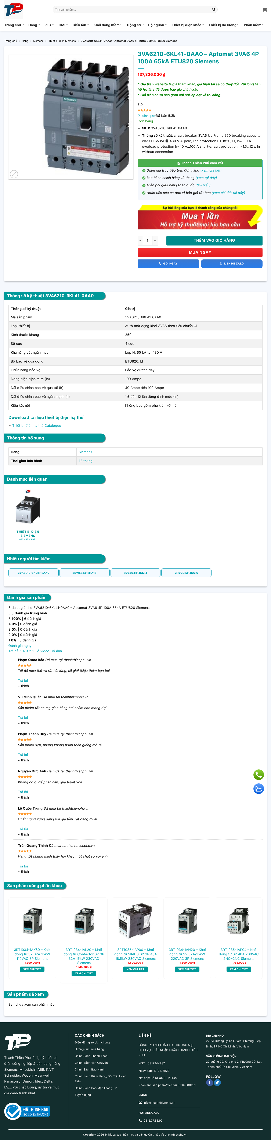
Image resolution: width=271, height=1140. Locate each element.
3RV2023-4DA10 (186, 572)
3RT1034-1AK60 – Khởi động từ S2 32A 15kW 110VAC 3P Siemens (32, 954)
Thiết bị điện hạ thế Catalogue (36, 425)
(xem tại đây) (206, 178)
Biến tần (79, 25)
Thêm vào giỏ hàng (214, 240)
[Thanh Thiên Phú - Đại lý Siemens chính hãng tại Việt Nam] (25, 9)
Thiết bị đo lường (222, 25)
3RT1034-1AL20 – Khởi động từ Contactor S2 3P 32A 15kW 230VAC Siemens (84, 956)
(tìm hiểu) (203, 185)
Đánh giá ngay (20, 646)
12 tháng (86, 461)
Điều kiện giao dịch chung (92, 1042)
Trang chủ (12, 25)
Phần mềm (252, 25)
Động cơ (134, 25)
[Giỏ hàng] (265, 9)
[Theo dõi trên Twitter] (217, 1082)
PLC (47, 25)
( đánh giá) (147, 115)
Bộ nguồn (156, 25)
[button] (14, 174)
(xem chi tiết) (211, 170)
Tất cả (13, 651)
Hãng (32, 25)
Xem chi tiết (32, 969)
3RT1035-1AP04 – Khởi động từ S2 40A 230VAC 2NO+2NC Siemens (239, 954)
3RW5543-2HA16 (84, 572)
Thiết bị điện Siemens (62, 40)
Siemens (38, 40)
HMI (62, 25)
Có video (42, 651)
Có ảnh (56, 651)
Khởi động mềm (107, 25)
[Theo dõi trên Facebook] (209, 1082)
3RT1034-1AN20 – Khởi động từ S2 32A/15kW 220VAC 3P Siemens (187, 954)
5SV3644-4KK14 (135, 572)
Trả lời (23, 680)
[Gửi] (213, 9)
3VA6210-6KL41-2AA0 (33, 572)
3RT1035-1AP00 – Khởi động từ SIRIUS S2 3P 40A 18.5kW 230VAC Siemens (135, 954)
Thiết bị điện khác (186, 25)
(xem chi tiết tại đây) (228, 193)
